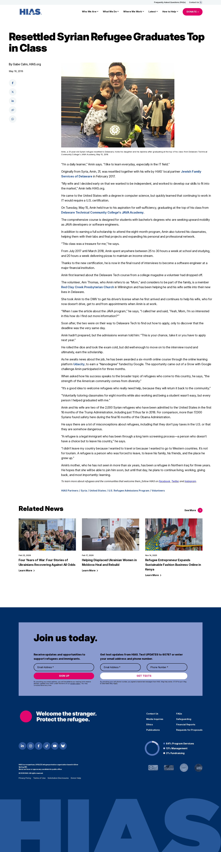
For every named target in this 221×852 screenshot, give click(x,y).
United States (97, 490)
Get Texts (144, 675)
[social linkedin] (12, 101)
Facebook (164, 481)
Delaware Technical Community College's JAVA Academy (102, 212)
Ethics (149, 724)
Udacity (79, 364)
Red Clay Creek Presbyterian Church (87, 287)
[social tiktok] (47, 746)
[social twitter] (12, 92)
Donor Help (76, 778)
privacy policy (75, 683)
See (190, 510)
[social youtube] (55, 746)
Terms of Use (39, 778)
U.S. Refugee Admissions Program (128, 490)
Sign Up (64, 675)
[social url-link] (12, 110)
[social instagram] (30, 746)
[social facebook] (12, 83)
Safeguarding (183, 719)
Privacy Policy (25, 778)
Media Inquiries (154, 719)
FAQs (179, 713)
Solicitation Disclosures (58, 778)
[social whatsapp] (12, 119)
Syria (84, 490)
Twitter (175, 481)
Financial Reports (185, 724)
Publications (153, 730)
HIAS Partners (69, 490)
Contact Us (194, 2)
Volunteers (158, 490)
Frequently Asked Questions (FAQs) (170, 2)
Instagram (190, 481)
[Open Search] (201, 2)
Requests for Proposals (189, 730)
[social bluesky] (63, 746)
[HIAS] (58, 716)
